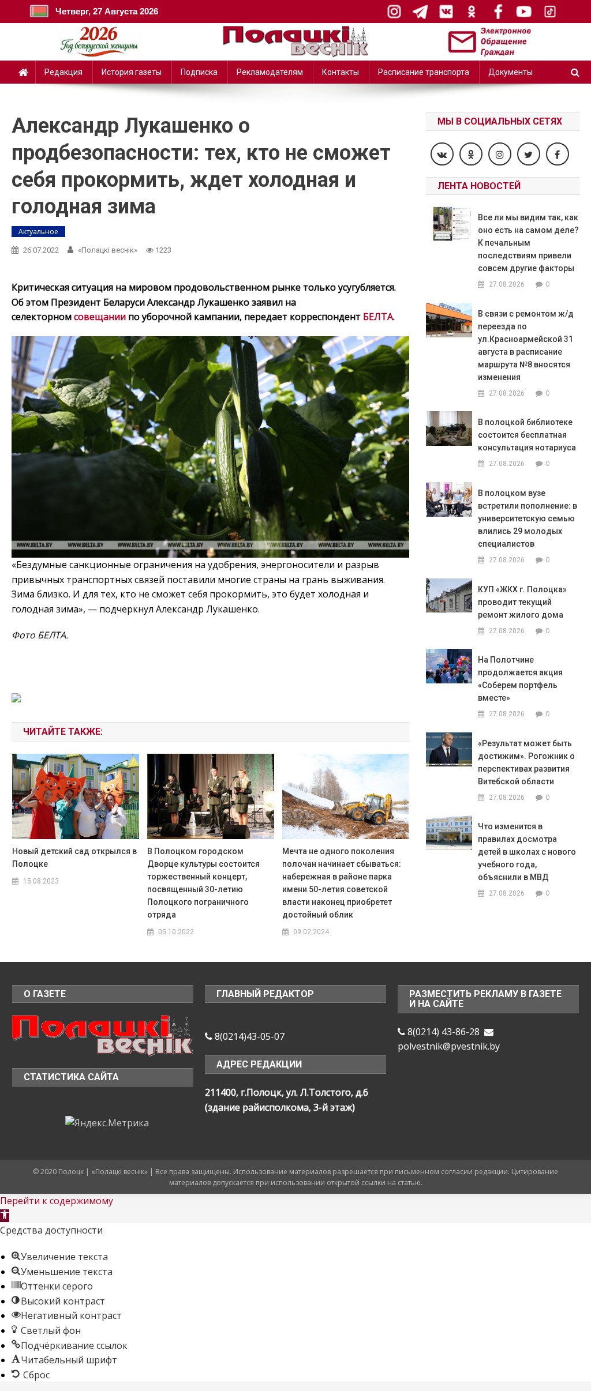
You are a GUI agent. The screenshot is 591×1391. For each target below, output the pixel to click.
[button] (4, 1215)
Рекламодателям (270, 72)
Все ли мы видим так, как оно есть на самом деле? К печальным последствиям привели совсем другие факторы (528, 243)
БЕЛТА (378, 316)
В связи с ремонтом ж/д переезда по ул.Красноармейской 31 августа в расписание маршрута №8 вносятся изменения (526, 345)
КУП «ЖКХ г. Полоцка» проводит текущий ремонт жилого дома (522, 602)
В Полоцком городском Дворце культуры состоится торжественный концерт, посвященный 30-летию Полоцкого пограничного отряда (203, 883)
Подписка (199, 72)
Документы (510, 72)
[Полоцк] (102, 1034)
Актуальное (38, 231)
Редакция (63, 72)
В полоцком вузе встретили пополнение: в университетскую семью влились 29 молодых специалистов (527, 518)
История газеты (132, 72)
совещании (100, 316)
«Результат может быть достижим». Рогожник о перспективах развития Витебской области (526, 762)
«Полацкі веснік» (107, 250)
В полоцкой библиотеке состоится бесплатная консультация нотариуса (527, 435)
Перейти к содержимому (56, 1200)
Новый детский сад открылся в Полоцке (74, 858)
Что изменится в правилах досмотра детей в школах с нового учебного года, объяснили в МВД (527, 852)
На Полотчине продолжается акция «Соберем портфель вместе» (520, 678)
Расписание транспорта (423, 72)
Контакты (340, 72)
